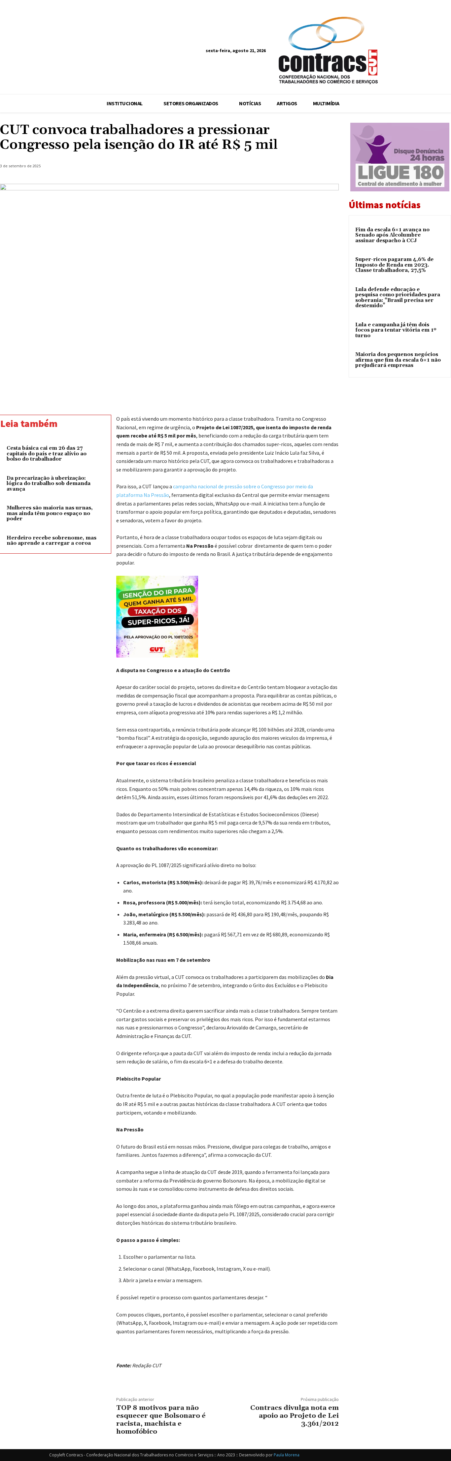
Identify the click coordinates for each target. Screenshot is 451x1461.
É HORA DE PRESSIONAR (21, 115)
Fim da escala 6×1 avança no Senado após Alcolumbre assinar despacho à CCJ (392, 235)
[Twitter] (286, 167)
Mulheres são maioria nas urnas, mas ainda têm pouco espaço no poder (50, 513)
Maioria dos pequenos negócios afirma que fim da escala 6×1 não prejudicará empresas (398, 360)
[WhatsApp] (316, 167)
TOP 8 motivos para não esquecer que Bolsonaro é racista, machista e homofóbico (161, 1420)
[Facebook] (420, 51)
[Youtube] (444, 51)
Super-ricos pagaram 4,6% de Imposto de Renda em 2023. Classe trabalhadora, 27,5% (394, 265)
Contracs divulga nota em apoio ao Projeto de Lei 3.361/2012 (294, 1416)
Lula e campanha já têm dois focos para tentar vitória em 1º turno (395, 330)
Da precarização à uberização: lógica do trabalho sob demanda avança (48, 483)
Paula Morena (286, 1455)
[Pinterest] (301, 167)
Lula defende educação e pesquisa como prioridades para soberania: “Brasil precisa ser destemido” (397, 297)
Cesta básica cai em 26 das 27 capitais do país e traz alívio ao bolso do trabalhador (47, 453)
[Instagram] (432, 51)
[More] (332, 167)
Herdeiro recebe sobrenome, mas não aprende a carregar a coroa (51, 541)
